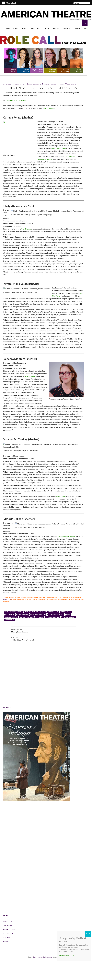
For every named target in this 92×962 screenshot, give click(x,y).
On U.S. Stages (35, 28)
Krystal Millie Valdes (56, 614)
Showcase (39, 617)
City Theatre (26, 229)
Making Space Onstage (19, 630)
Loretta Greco (71, 156)
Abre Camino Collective (13, 611)
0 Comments (71, 84)
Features (24, 28)
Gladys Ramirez (22, 614)
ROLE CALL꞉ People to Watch (14, 84)
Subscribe (77, 28)
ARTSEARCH (8, 933)
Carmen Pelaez (66, 611)
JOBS (85, 28)
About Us (67, 28)
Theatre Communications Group (42, 957)
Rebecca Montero (26, 617)
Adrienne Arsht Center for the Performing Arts (41, 611)
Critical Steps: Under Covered (22, 638)
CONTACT (7, 941)
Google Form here (49, 108)
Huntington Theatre (44, 159)
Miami (68, 614)
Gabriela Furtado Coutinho (54, 84)
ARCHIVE (6, 937)
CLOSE (88, 934)
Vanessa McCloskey (53, 617)
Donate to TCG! (67, 956)
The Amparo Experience (66, 536)
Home (8, 28)
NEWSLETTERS (9, 929)
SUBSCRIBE (7, 925)
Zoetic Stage (30, 376)
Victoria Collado (69, 617)
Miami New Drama (58, 148)
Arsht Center (61, 496)
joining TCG (7, 599)
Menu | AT (11, 2)
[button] (4, 2)
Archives (56, 28)
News (14, 28)
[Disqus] (43, 676)
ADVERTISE (7, 921)
